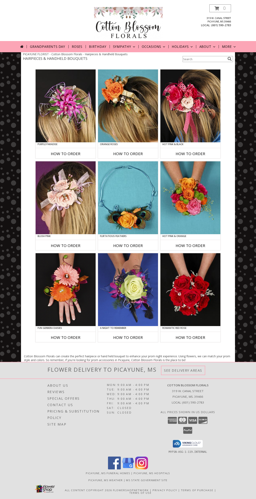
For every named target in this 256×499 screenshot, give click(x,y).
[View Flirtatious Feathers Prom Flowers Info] (128, 197)
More (227, 46)
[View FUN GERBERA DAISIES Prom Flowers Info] (66, 289)
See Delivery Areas (183, 370)
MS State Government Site (146, 480)
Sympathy (122, 46)
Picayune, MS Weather (105, 480)
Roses (77, 46)
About (205, 46)
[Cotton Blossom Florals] (128, 23)
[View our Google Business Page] (128, 468)
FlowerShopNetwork (131, 490)
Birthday (97, 46)
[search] (229, 59)
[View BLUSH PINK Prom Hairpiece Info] (66, 197)
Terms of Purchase (197, 490)
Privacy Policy (165, 490)
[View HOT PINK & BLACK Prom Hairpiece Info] (190, 105)
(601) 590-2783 (221, 25)
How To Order (65, 153)
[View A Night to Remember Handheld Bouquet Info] (128, 289)
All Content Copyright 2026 (88, 490)
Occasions (151, 46)
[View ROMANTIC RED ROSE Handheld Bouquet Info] (190, 289)
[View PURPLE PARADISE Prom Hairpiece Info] (66, 105)
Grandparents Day (47, 46)
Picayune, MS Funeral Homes (108, 473)
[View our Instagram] (141, 468)
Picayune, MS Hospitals (152, 473)
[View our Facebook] (114, 468)
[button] (220, 8)
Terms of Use (140, 493)
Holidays (180, 46)
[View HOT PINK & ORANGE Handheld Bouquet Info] (190, 197)
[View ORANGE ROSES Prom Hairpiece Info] (128, 105)
